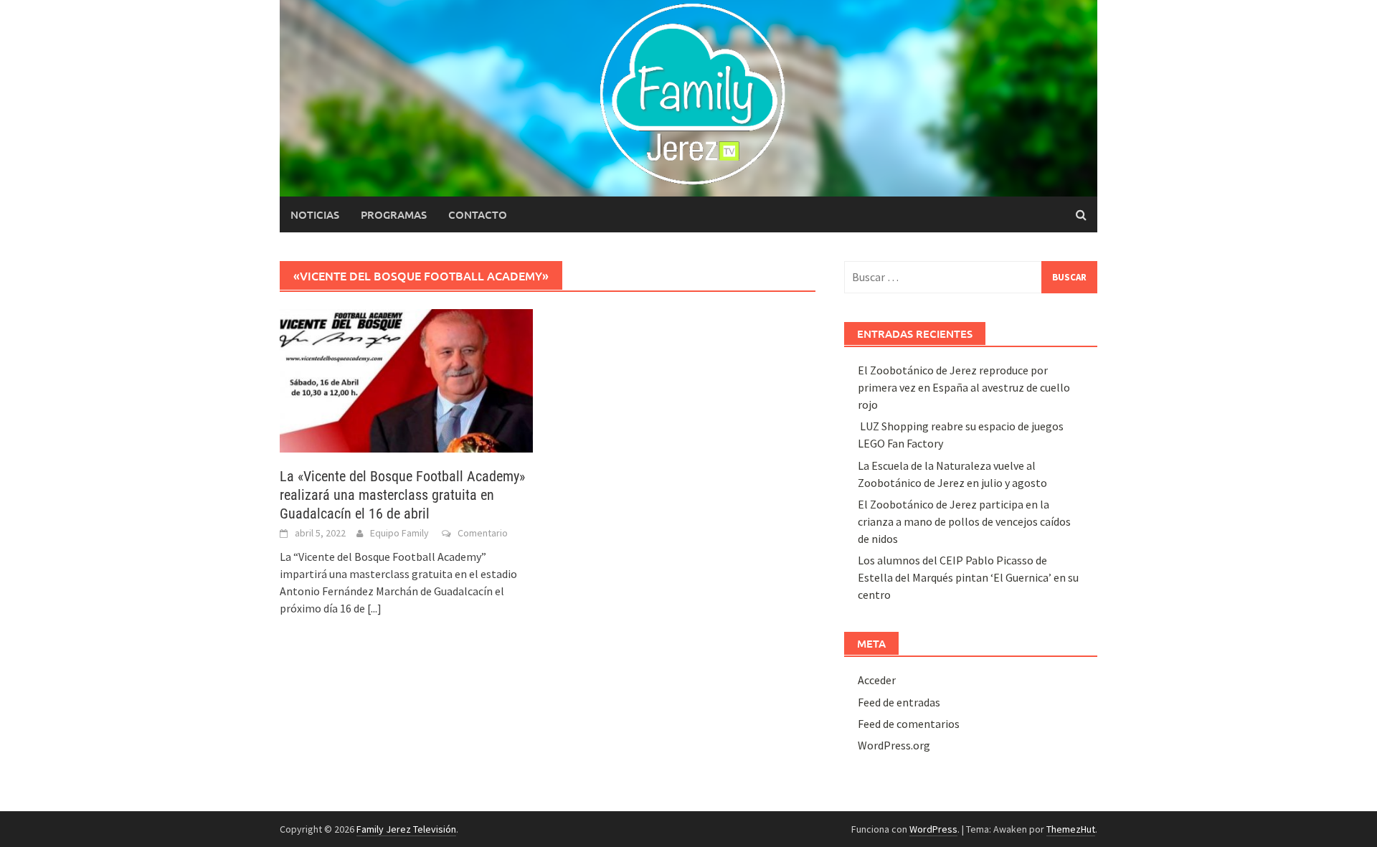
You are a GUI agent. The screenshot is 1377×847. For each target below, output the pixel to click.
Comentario (483, 532)
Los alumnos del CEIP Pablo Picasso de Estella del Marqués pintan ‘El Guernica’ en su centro (968, 577)
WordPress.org (894, 745)
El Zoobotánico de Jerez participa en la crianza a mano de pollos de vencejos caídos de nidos (964, 521)
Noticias (314, 214)
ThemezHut (1070, 829)
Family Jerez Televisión (406, 829)
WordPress (933, 829)
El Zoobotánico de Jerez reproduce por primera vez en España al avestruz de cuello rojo (964, 387)
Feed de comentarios (909, 723)
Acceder (877, 680)
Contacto (477, 214)
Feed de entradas (899, 702)
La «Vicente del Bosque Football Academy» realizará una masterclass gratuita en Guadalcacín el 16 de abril (402, 495)
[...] (374, 608)
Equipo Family (399, 532)
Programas (394, 214)
